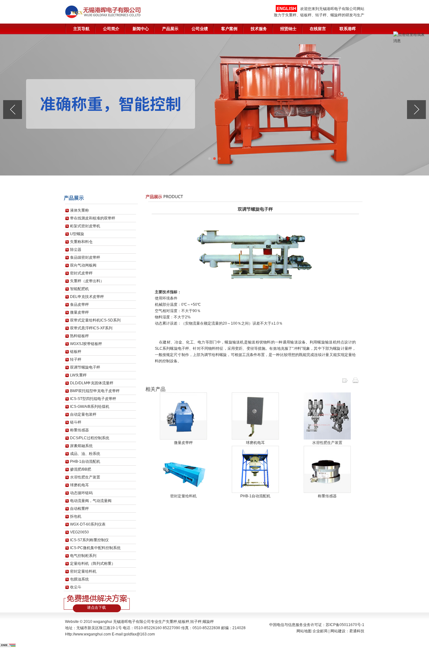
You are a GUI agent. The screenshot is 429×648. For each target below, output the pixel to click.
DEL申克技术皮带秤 (87, 296)
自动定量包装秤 (83, 414)
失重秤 (171, 621)
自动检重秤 (79, 508)
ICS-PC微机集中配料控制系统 (95, 548)
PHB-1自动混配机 (85, 461)
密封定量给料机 (83, 571)
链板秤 (75, 351)
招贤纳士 (288, 28)
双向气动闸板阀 (83, 265)
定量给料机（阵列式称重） (92, 563)
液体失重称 (79, 210)
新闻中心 (141, 28)
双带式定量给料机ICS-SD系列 (95, 320)
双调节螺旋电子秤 (85, 367)
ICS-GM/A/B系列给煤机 (89, 406)
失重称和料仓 (81, 242)
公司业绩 (200, 28)
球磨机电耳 (79, 485)
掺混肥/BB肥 (80, 469)
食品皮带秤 (79, 304)
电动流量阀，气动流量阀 (90, 501)
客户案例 (229, 28)
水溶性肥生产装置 (85, 477)
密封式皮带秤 (81, 273)
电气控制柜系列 (83, 556)
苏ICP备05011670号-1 (345, 625)
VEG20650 (79, 532)
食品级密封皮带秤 (85, 257)
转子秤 (75, 359)
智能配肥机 (79, 289)
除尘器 (75, 249)
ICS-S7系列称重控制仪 (89, 540)
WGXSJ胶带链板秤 (86, 344)
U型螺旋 (77, 234)
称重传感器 (79, 430)
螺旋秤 (208, 621)
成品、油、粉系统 (85, 453)
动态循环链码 (81, 493)
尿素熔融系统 (81, 446)
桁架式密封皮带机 (85, 226)
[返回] (344, 382)
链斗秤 (75, 422)
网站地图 (304, 631)
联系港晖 (347, 28)
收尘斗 (75, 587)
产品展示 (170, 28)
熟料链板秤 (79, 336)
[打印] (355, 382)
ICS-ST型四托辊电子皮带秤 (93, 399)
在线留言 (318, 28)
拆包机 (75, 516)
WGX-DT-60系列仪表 (88, 524)
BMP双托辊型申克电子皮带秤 (95, 391)
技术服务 (259, 28)
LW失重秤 (78, 375)
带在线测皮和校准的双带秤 (92, 218)
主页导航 (81, 28)
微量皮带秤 (79, 312)
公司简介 (111, 28)
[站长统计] (8, 646)
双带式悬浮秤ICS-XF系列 (91, 328)
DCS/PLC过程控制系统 (89, 438)
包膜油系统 (79, 579)
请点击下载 (96, 607)
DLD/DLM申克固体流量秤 (91, 383)
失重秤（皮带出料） (87, 281)
